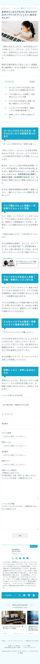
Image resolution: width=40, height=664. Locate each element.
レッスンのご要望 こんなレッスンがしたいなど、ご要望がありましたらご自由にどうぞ (19, 506)
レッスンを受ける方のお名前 (12, 395)
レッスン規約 (26, 645)
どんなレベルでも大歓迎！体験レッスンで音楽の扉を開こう (22, 109)
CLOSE (32, 81)
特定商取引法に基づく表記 (13, 647)
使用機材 (5, 451)
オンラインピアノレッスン (30, 8)
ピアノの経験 (6, 433)
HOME (4, 641)
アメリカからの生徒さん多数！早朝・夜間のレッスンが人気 (22, 102)
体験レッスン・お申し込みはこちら (22, 116)
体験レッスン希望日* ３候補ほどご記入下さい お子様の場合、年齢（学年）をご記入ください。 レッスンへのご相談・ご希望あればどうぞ (19, 474)
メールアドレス (7, 414)
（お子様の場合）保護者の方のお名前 (15, 405)
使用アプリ (6, 461)
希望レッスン (6, 442)
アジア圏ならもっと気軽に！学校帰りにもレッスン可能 (22, 95)
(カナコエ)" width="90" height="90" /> (6, 554)
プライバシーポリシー (29, 647)
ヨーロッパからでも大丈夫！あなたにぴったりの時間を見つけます (22, 89)
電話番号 (5, 423)
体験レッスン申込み (14, 645)
